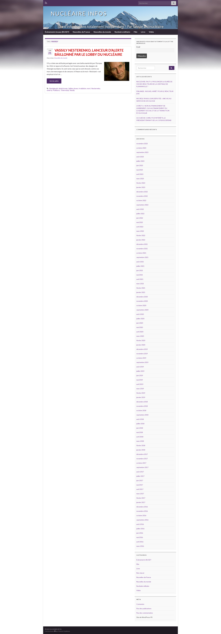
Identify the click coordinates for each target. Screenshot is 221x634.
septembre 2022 (142, 205)
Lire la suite (54, 81)
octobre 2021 (141, 253)
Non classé (140, 573)
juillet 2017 (140, 476)
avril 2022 (139, 227)
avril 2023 (139, 174)
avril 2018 (139, 437)
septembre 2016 (142, 520)
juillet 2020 (140, 319)
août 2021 (140, 262)
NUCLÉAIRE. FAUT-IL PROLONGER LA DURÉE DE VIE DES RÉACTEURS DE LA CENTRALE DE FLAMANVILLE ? (154, 84)
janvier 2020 (140, 345)
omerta (49, 90)
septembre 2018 (142, 415)
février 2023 (140, 183)
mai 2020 (139, 327)
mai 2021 (139, 275)
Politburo (56, 90)
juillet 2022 (140, 214)
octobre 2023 (141, 148)
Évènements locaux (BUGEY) (57, 32)
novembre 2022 (142, 196)
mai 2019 (139, 380)
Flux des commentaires (144, 613)
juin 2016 (139, 533)
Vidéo (151, 32)
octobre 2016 (141, 515)
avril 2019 (139, 384)
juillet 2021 (140, 266)
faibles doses (73, 88)
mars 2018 (140, 441)
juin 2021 (139, 270)
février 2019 (140, 393)
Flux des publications (143, 608)
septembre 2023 (142, 152)
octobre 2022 (141, 200)
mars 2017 (140, 494)
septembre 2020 (142, 310)
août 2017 (140, 472)
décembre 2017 (142, 454)
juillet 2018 (140, 424)
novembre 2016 (142, 511)
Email (138, 47)
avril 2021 (139, 279)
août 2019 (140, 367)
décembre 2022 (142, 192)
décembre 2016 (142, 507)
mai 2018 (139, 432)
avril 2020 (139, 332)
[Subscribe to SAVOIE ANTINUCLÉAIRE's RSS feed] (46, 2)
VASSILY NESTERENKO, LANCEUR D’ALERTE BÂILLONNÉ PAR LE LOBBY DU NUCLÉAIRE (89, 52)
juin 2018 (139, 428)
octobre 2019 (141, 358)
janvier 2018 (140, 450)
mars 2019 (140, 389)
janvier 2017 (140, 502)
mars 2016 (140, 546)
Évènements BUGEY (143, 560)
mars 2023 (140, 179)
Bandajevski (53, 88)
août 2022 (140, 209)
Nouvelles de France (81, 32)
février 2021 (140, 288)
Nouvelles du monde (102, 32)
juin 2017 (139, 480)
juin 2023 (139, 165)
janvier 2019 (140, 397)
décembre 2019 (142, 349)
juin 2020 (139, 323)
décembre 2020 (142, 297)
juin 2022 (139, 218)
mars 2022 (140, 231)
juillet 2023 (140, 161)
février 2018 (140, 445)
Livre (143, 32)
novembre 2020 (142, 301)
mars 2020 (140, 336)
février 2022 (140, 235)
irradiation (82, 88)
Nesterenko (95, 88)
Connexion (140, 604)
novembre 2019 (142, 354)
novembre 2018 (142, 406)
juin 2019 (139, 375)
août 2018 (140, 419)
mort (89, 88)
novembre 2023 (142, 144)
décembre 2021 (142, 244)
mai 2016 (139, 537)
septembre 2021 (142, 257)
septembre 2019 (142, 362)
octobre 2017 (141, 463)
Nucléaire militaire (122, 32)
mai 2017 (139, 485)
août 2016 (140, 524)
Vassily (72, 90)
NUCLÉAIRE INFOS (79, 13)
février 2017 (140, 498)
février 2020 (140, 340)
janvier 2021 (140, 292)
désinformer (63, 88)
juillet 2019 (140, 371)
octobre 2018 (141, 410)
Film (135, 32)
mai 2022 (139, 222)
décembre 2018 (142, 402)
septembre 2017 (142, 467)
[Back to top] (216, 629)
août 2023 (140, 157)
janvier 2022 (140, 240)
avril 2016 (139, 542)
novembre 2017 (142, 459)
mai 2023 (139, 170)
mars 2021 (140, 284)
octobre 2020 (141, 305)
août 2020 (140, 314)
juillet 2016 (140, 529)
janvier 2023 (140, 187)
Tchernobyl (65, 90)
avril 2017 (139, 489)
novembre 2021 (142, 249)
